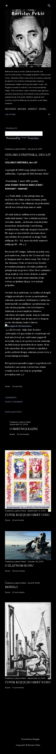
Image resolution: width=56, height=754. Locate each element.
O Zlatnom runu (19, 565)
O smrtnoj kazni (23, 429)
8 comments (18, 520)
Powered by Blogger (30, 739)
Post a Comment (14, 402)
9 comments (18, 687)
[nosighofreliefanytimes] (18, 326)
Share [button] (7, 386)
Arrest (32, 109)
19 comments (23, 434)
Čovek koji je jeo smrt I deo (27, 515)
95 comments (18, 571)
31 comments (18, 592)
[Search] (49, 5)
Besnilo (11, 587)
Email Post (17, 386)
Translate (33, 138)
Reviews (10, 109)
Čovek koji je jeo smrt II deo (28, 682)
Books (22, 109)
